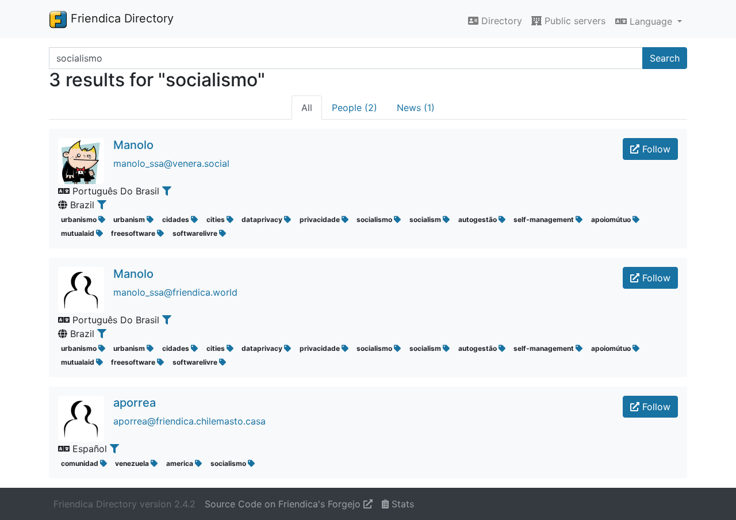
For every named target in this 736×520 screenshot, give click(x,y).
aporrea (134, 403)
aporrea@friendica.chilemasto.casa (189, 421)
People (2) (354, 107)
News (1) (416, 107)
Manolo (133, 145)
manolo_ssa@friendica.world (175, 292)
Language (651, 21)
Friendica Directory (120, 18)
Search (665, 58)
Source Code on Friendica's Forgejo (284, 504)
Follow (654, 149)
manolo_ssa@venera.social (171, 163)
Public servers (573, 20)
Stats (401, 504)
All (306, 107)
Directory (500, 20)
